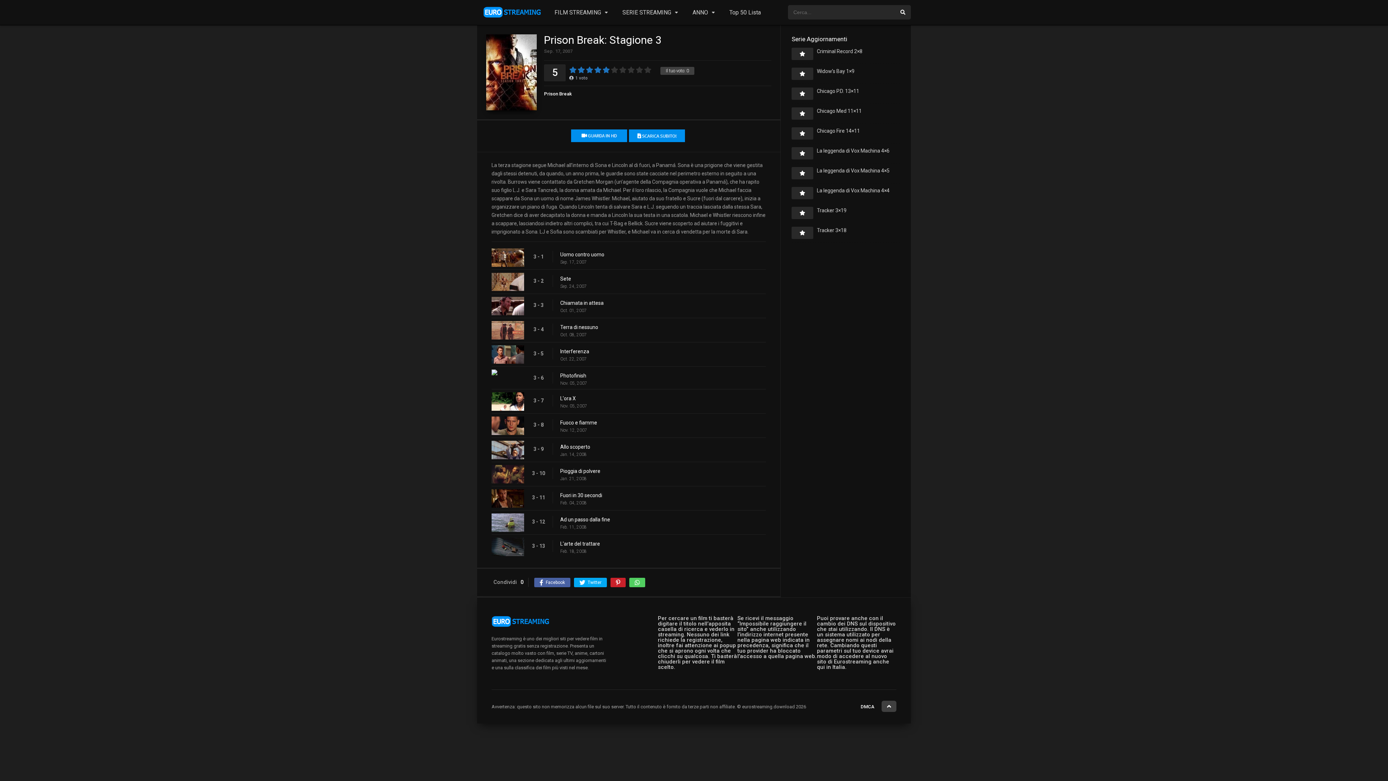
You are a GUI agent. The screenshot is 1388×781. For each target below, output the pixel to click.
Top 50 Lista (745, 12)
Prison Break (558, 93)
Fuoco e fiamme (578, 423)
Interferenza (574, 351)
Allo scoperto (575, 447)
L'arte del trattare (580, 544)
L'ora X (568, 398)
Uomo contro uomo (582, 254)
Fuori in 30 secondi (581, 495)
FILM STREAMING (577, 12)
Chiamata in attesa (582, 303)
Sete (565, 279)
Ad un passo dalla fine (585, 519)
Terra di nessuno (579, 327)
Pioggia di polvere (580, 471)
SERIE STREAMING (646, 12)
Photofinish (573, 376)
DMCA (867, 706)
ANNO (700, 12)
